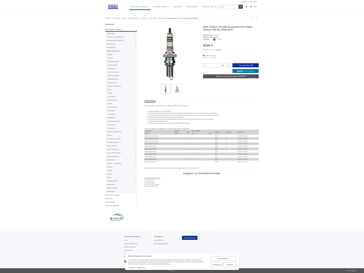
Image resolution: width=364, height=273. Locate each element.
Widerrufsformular (130, 247)
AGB (125, 240)
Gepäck (109, 135)
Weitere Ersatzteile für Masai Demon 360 (231, 76)
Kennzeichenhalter (113, 142)
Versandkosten (158, 240)
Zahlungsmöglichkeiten (161, 244)
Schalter (110, 93)
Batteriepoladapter (114, 61)
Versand (218, 50)
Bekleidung (108, 198)
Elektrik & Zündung (113, 51)
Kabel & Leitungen (113, 75)
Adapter (110, 54)
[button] (246, 6)
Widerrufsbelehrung (130, 244)
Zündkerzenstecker (114, 121)
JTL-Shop (354, 270)
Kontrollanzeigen (113, 79)
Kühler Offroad (111, 146)
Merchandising (110, 202)
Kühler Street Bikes (113, 149)
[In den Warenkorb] (145, 24)
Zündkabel (111, 114)
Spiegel (109, 174)
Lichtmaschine (112, 82)
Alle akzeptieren (223, 258)
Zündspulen (111, 128)
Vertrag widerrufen (190, 238)
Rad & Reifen (111, 160)
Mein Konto (253, 2)
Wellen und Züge (112, 188)
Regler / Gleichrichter (114, 86)
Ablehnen (230, 264)
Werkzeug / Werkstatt (112, 205)
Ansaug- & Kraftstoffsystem (115, 37)
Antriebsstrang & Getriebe (115, 40)
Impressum (131, 267)
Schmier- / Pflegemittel (114, 163)
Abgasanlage (111, 33)
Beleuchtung (111, 44)
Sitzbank (109, 167)
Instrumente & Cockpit (114, 139)
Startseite (244, 2)
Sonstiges (110, 170)
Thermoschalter (113, 107)
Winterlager (110, 191)
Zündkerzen (111, 118)
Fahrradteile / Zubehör (112, 195)
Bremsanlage (111, 47)
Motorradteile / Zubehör (113, 29)
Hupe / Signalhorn (113, 72)
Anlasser (110, 58)
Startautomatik (112, 100)
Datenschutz (128, 250)
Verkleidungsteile (112, 181)
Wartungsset (111, 184)
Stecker (110, 104)
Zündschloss (112, 125)
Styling (109, 177)
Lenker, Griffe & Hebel (114, 153)
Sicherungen (112, 97)
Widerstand (111, 111)
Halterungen (112, 68)
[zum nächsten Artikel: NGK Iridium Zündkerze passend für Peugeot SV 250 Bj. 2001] (257, 18)
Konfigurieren (217, 264)
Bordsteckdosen (113, 65)
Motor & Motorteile (113, 156)
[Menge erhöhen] (227, 65)
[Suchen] (240, 7)
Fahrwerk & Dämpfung (114, 132)
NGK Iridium (214, 37)
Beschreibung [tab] (149, 100)
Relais (109, 89)
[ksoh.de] (116, 7)
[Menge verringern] (205, 65)
